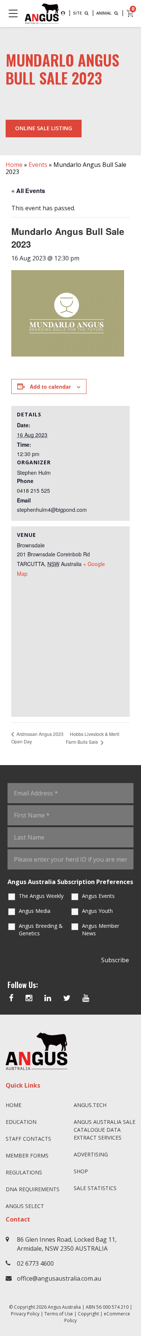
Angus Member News (100, 929)
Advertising (91, 1154)
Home (14, 164)
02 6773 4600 (35, 1263)
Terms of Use (58, 1314)
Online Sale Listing (43, 128)
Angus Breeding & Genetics (41, 929)
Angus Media (34, 910)
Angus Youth (97, 910)
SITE (78, 13)
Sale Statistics (95, 1188)
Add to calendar (50, 386)
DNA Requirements (32, 1189)
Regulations (24, 1172)
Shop (81, 1171)
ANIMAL (104, 13)
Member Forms (27, 1155)
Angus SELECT (25, 1206)
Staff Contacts (28, 1138)
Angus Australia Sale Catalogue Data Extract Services (104, 1129)
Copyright (88, 1314)
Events (38, 164)
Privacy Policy (25, 1314)
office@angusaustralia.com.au (59, 1278)
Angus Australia (64, 1307)
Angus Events (98, 895)
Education (21, 1121)
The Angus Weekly (41, 895)
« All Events (28, 190)
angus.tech (90, 1105)
